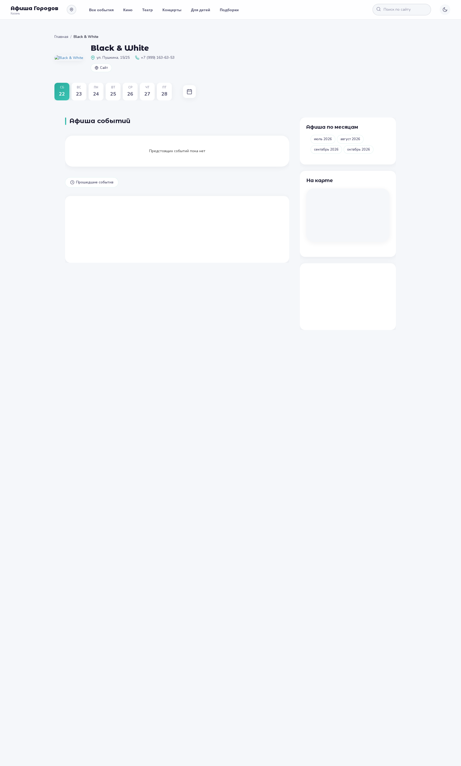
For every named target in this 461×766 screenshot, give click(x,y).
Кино (128, 9)
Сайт (104, 67)
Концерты (171, 9)
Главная (61, 36)
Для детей (200, 9)
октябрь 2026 (358, 149)
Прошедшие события (94, 182)
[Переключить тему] (445, 9)
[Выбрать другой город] (71, 9)
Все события (101, 9)
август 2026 (350, 139)
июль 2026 (323, 139)
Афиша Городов (34, 8)
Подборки (229, 9)
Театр (147, 9)
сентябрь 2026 (326, 149)
